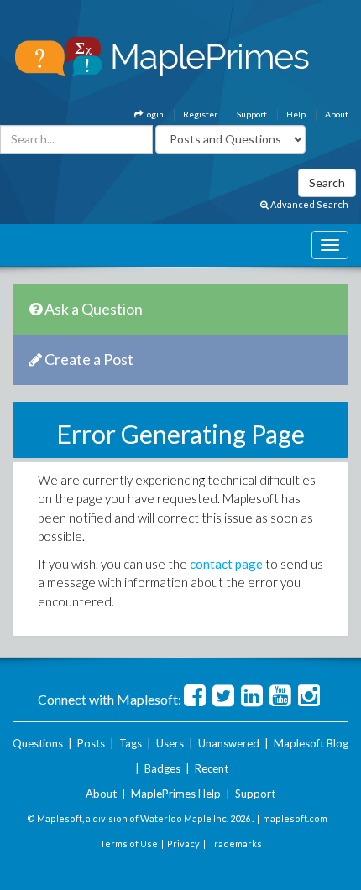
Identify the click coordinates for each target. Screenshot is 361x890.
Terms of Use (129, 843)
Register (200, 114)
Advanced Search (308, 204)
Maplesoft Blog (311, 743)
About (336, 114)
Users (170, 743)
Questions (38, 743)
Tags (130, 743)
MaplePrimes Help (176, 793)
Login (153, 114)
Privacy (183, 843)
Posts (91, 743)
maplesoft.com (295, 818)
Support (252, 114)
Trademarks (235, 843)
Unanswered (228, 743)
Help (296, 114)
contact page (226, 563)
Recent (211, 768)
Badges (162, 768)
